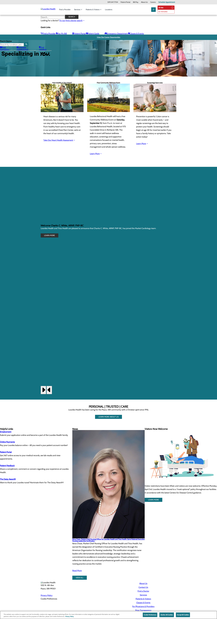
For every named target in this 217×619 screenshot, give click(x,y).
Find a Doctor (143, 591)
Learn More (95, 153)
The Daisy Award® (8, 479)
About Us (144, 2)
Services (77, 9)
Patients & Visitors (93, 9)
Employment (5, 432)
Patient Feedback (7, 465)
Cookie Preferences (150, 615)
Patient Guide (93, 33)
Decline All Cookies (167, 615)
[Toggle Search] (153, 9)
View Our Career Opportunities (108, 37)
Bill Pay (135, 2)
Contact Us (143, 587)
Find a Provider (65, 9)
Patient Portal (125, 2)
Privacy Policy (46, 595)
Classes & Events (137, 33)
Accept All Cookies (183, 615)
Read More (77, 570)
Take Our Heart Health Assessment (58, 140)
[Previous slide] (49, 390)
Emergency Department (117, 33)
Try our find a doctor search (71, 20)
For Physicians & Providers (143, 606)
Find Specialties (4, 48)
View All (79, 578)
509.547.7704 (112, 2)
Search (71, 17)
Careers (153, 2)
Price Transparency (143, 610)
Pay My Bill (62, 33)
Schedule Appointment (166, 2)
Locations (108, 9)
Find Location (42, 48)
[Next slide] (43, 390)
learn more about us (108, 417)
